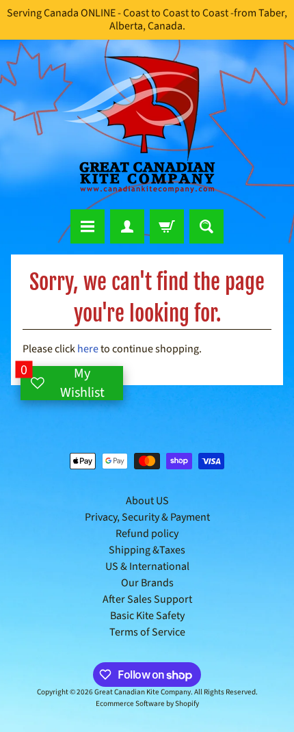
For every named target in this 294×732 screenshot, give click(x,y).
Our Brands (147, 582)
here (87, 348)
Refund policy (147, 533)
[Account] (127, 226)
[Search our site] (206, 226)
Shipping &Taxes (147, 550)
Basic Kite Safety (147, 615)
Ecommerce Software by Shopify (147, 703)
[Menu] (87, 226)
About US (147, 500)
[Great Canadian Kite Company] (147, 124)
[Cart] (167, 226)
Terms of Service (147, 632)
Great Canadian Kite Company (142, 692)
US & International (147, 566)
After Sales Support (147, 599)
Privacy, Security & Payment (147, 517)
